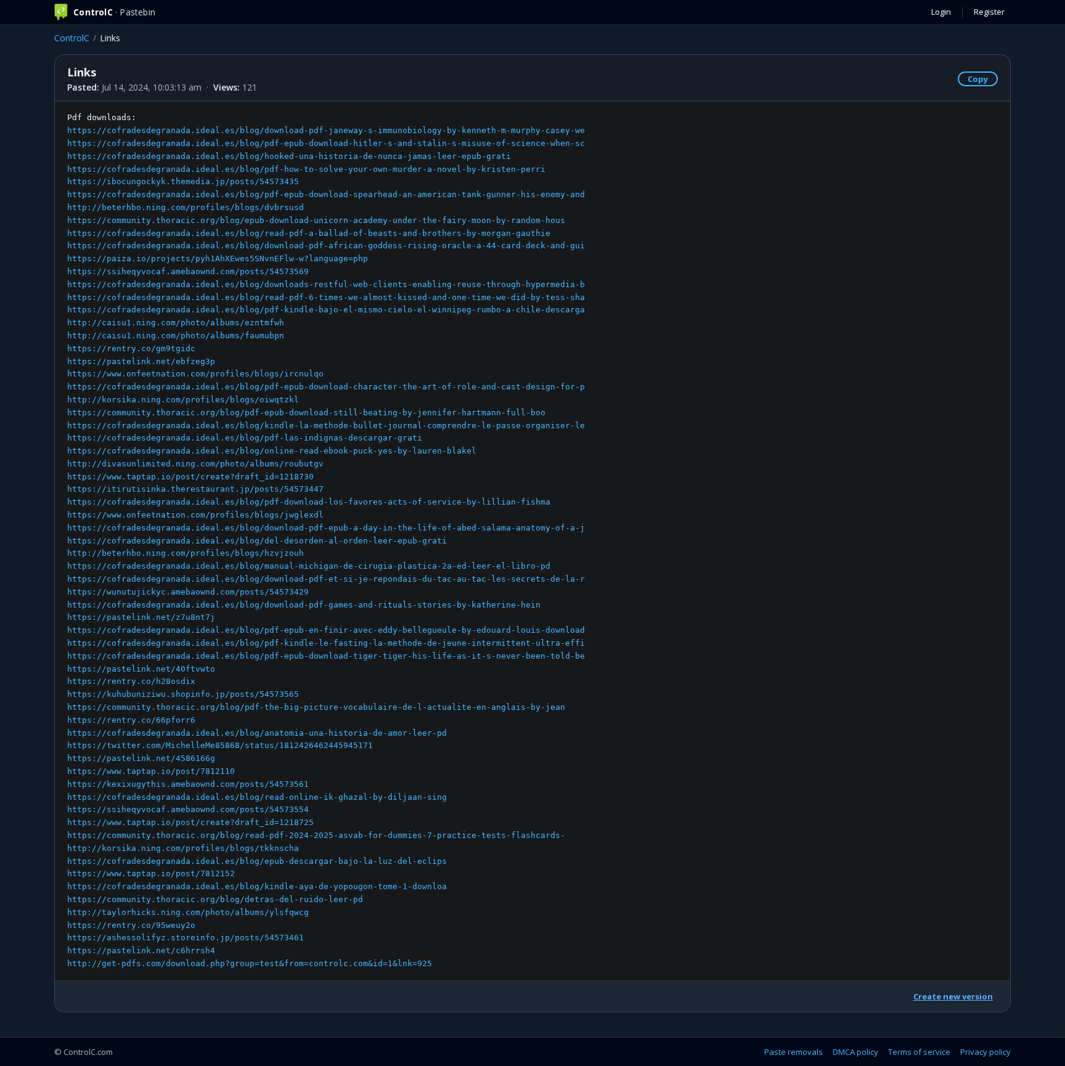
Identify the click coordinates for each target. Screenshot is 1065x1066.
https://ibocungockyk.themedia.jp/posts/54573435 (183, 181)
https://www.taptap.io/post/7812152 (151, 873)
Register (989, 11)
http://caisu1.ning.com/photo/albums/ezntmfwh (175, 322)
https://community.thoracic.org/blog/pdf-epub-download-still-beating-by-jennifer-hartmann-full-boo (306, 412)
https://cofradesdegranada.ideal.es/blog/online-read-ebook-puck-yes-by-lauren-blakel (271, 450)
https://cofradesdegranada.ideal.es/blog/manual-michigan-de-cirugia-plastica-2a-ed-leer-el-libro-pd (308, 566)
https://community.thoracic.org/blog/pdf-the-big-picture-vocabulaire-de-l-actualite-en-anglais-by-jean (316, 707)
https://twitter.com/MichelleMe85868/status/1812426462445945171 (220, 745)
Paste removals (793, 1051)
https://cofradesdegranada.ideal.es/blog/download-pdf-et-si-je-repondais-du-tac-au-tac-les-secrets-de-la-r (326, 579)
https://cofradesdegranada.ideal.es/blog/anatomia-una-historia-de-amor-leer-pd (257, 733)
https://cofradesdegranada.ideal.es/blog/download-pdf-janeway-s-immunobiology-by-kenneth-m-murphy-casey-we (326, 130)
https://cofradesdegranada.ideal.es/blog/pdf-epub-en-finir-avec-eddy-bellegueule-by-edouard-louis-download (326, 630)
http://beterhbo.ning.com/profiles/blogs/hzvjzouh (185, 553)
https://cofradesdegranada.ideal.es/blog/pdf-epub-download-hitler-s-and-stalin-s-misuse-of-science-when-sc (326, 143)
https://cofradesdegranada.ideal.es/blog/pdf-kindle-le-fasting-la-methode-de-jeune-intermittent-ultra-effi (326, 643)
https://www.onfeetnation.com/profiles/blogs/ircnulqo (195, 373)
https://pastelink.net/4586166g (141, 758)
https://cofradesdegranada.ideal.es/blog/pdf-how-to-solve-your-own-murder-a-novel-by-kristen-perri (306, 169)
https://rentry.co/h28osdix (131, 681)
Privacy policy (985, 1051)
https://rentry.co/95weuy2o (131, 925)
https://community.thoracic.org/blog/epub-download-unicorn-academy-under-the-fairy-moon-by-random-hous (316, 220)
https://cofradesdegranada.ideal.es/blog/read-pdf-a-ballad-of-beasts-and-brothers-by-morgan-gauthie (308, 233)
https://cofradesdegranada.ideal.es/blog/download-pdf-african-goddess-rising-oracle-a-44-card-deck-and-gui (326, 245)
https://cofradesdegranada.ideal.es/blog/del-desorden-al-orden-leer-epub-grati (257, 540)
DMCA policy (855, 1051)
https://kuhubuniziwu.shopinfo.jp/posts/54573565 (183, 694)
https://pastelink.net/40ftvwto (141, 668)
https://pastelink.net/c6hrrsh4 (141, 950)
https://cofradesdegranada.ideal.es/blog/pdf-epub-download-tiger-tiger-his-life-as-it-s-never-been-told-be (326, 656)
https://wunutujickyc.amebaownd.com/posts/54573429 (188, 591)
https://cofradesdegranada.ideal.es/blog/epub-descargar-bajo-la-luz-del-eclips (257, 861)
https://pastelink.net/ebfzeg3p (141, 361)
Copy (978, 78)
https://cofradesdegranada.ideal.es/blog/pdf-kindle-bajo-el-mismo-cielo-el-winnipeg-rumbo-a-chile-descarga (326, 309)
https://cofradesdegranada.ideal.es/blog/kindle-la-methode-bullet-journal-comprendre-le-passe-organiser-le (326, 425)
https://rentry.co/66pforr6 (131, 720)
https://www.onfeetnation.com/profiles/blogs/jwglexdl (195, 514)
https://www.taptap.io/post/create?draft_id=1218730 (190, 476)
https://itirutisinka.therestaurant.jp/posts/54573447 (195, 489)
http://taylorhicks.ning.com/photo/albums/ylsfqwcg (188, 912)
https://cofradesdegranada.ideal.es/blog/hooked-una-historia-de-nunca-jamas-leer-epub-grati (289, 156)
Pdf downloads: (326, 540)
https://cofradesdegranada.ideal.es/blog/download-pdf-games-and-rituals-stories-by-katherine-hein (304, 604)
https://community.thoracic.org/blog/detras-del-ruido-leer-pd (215, 899)
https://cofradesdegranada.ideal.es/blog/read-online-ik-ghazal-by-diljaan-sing (257, 797)
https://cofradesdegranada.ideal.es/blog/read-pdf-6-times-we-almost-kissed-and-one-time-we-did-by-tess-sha (326, 297)
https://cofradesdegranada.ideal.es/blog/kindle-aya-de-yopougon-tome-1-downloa (257, 886)
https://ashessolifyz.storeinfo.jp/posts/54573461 (185, 937)
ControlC (71, 38)
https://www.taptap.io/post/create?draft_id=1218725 (190, 822)
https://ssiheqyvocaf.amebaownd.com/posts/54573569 (188, 271)
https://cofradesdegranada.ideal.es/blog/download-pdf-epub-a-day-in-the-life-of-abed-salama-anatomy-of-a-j (326, 527)
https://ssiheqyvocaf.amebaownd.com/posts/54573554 (188, 809)
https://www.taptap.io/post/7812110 (151, 771)
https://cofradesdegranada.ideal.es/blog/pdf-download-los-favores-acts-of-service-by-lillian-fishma (308, 502)
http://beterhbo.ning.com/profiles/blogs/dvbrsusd (185, 207)
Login (941, 11)
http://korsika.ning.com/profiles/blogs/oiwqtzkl (183, 399)
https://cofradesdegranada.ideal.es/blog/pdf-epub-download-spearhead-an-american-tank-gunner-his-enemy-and (326, 194)
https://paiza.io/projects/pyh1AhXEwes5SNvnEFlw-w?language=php (217, 258)
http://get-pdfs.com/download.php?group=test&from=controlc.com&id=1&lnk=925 (249, 963)
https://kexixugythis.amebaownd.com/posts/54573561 (188, 784)
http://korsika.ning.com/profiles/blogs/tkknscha (183, 848)
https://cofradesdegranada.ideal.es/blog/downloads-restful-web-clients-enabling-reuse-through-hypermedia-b (326, 284)
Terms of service (919, 1051)
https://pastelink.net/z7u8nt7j (141, 617)
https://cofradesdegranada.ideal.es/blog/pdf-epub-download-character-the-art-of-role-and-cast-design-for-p (326, 386)
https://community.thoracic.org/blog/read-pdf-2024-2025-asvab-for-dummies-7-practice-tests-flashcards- (316, 835)
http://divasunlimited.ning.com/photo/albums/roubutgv (195, 463)
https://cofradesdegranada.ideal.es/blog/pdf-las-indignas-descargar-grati (244, 437)
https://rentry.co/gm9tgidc (131, 348)
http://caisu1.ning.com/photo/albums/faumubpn (175, 335)
